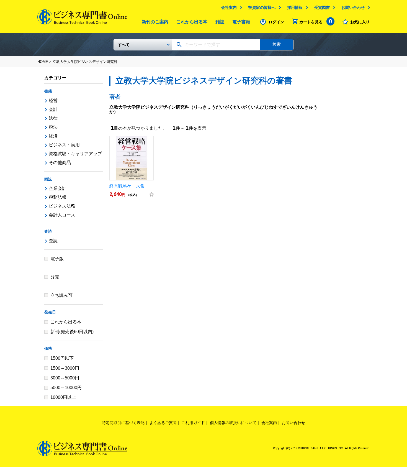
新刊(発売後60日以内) (72, 331)
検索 (276, 44)
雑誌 (219, 21)
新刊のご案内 (155, 21)
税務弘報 (57, 197)
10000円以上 (63, 397)
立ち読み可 (61, 295)
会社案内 (229, 7)
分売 (54, 277)
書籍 (48, 91)
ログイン (276, 22)
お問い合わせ (353, 7)
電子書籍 (241, 21)
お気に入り (360, 22)
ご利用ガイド (193, 422)
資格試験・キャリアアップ (75, 153)
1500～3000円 (64, 368)
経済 (53, 136)
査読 (48, 231)
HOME (42, 62)
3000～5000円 (64, 378)
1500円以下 (62, 358)
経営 (53, 100)
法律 (53, 118)
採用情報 (295, 7)
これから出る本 (191, 21)
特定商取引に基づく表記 (123, 422)
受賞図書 (322, 7)
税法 (53, 127)
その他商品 (60, 162)
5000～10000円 (66, 387)
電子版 (57, 258)
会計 (53, 109)
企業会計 (57, 188)
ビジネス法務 (62, 206)
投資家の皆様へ (261, 7)
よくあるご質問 (163, 422)
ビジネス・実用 (64, 144)
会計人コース (62, 215)
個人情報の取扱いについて (233, 422)
